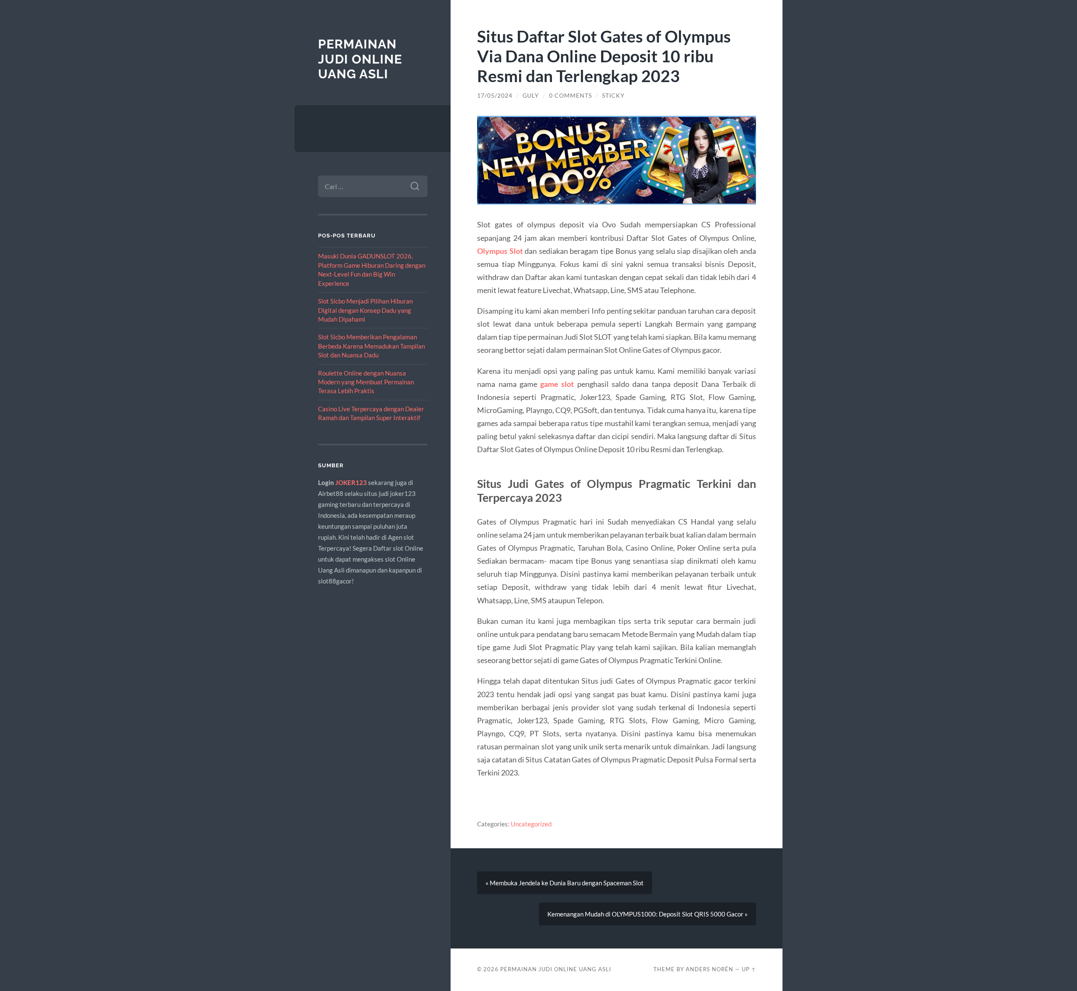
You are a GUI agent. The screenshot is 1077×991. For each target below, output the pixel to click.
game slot (557, 384)
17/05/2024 (494, 95)
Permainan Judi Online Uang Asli (360, 59)
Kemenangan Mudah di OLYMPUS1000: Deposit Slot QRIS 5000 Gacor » (647, 914)
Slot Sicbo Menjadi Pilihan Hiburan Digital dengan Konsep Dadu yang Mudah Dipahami (365, 310)
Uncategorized (531, 824)
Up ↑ (749, 969)
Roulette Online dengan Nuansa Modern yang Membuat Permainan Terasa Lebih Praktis (366, 382)
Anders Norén (709, 969)
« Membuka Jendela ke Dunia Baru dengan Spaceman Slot (564, 883)
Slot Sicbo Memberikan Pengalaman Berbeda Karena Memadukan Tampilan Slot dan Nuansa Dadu (371, 346)
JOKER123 (351, 482)
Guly (531, 95)
